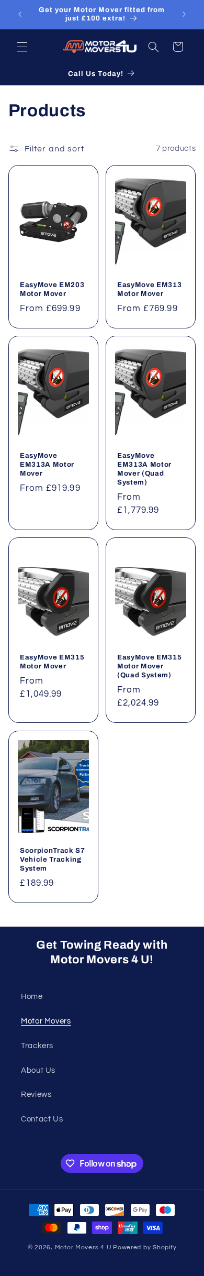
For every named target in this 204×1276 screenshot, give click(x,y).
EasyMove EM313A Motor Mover (47, 464)
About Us (38, 1070)
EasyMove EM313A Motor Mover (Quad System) (144, 469)
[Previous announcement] (19, 14)
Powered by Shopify (144, 1247)
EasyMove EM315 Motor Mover (52, 662)
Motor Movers (46, 1021)
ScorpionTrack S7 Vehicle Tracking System (52, 859)
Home (32, 996)
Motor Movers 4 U (83, 1247)
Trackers (37, 1046)
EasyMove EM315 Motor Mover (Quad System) (149, 666)
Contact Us (42, 1119)
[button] (22, 47)
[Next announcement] (184, 14)
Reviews (36, 1094)
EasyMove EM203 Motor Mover (52, 289)
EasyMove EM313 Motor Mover (149, 289)
